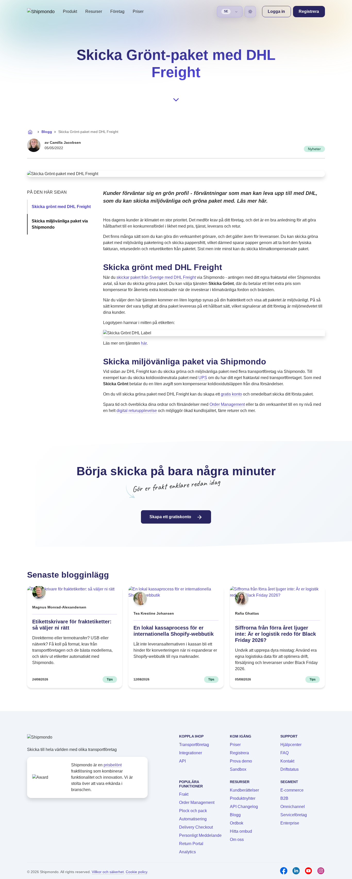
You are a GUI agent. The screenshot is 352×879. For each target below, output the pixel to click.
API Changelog (244, 806)
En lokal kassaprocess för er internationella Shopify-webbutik (173, 631)
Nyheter (314, 149)
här (144, 343)
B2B (284, 798)
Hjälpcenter (290, 744)
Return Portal (191, 843)
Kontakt (287, 761)
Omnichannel (292, 806)
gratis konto (231, 394)
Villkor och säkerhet (108, 872)
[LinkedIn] (296, 871)
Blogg (46, 132)
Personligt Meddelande (200, 835)
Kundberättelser (244, 790)
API (182, 761)
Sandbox (238, 769)
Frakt (183, 794)
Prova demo (241, 761)
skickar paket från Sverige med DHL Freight (156, 277)
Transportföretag (194, 744)
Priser (138, 11)
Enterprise (289, 823)
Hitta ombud (241, 831)
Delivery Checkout (196, 827)
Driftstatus (289, 769)
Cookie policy (136, 872)
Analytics (187, 852)
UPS (202, 377)
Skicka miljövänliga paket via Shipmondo (60, 224)
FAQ (284, 753)
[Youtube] (308, 871)
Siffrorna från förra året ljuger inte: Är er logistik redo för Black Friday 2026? (275, 634)
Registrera (239, 753)
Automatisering (193, 819)
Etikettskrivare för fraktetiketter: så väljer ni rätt (72, 625)
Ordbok (236, 823)
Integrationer (190, 753)
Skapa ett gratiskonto (170, 517)
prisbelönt (113, 765)
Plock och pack (193, 811)
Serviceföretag (293, 815)
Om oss (237, 839)
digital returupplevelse (136, 410)
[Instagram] (321, 871)
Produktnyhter (242, 798)
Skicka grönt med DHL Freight (61, 206)
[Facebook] (284, 871)
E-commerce (292, 790)
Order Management (227, 404)
